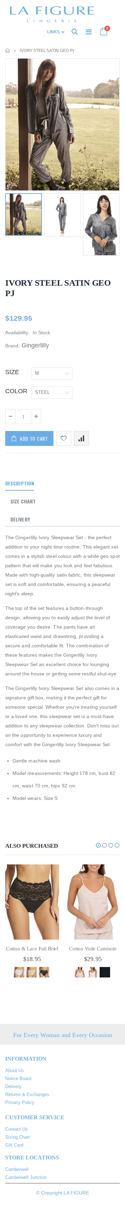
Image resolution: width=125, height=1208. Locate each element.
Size (12, 372)
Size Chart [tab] (23, 501)
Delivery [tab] (20, 519)
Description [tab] (19, 483)
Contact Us (16, 1129)
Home (7, 50)
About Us (14, 1070)
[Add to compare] (81, 438)
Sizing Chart (17, 1137)
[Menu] (89, 32)
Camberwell (16, 1169)
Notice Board (18, 1078)
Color (16, 391)
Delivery (13, 1086)
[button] (98, 845)
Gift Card (14, 1145)
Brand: (12, 345)
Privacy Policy (19, 1102)
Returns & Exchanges (27, 1094)
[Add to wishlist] (63, 438)
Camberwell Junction (26, 1177)
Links (53, 31)
